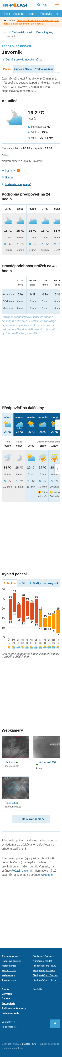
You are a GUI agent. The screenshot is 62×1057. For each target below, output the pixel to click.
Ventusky (7, 1021)
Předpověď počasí (22, 32)
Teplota (11, 583)
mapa (26, 184)
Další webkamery (33, 819)
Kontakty (37, 989)
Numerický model (42, 960)
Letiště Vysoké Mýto (46, 762)
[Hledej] (39, 5)
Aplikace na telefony (14, 1008)
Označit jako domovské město (24, 59)
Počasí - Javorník (21, 870)
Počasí (7, 69)
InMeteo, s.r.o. (29, 1043)
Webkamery (8, 975)
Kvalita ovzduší (44, 69)
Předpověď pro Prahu (44, 965)
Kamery (10, 170)
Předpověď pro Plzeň (44, 980)
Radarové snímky (11, 960)
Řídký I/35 (10, 802)
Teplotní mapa (9, 980)
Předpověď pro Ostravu (45, 975)
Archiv (5, 989)
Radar (31, 13)
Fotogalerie (8, 1003)
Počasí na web (10, 1013)
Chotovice (10, 762)
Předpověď (45, 13)
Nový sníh (53, 583)
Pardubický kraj (44, 32)
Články (6, 998)
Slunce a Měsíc (23, 69)
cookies (18, 1048)
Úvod (6, 13)
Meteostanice (13, 184)
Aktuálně (18, 13)
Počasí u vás (9, 970)
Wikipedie (46, 874)
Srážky (37, 583)
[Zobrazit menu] (57, 5)
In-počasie (7, 1026)
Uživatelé (7, 993)
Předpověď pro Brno (44, 970)
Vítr (24, 583)
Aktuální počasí (11, 956)
